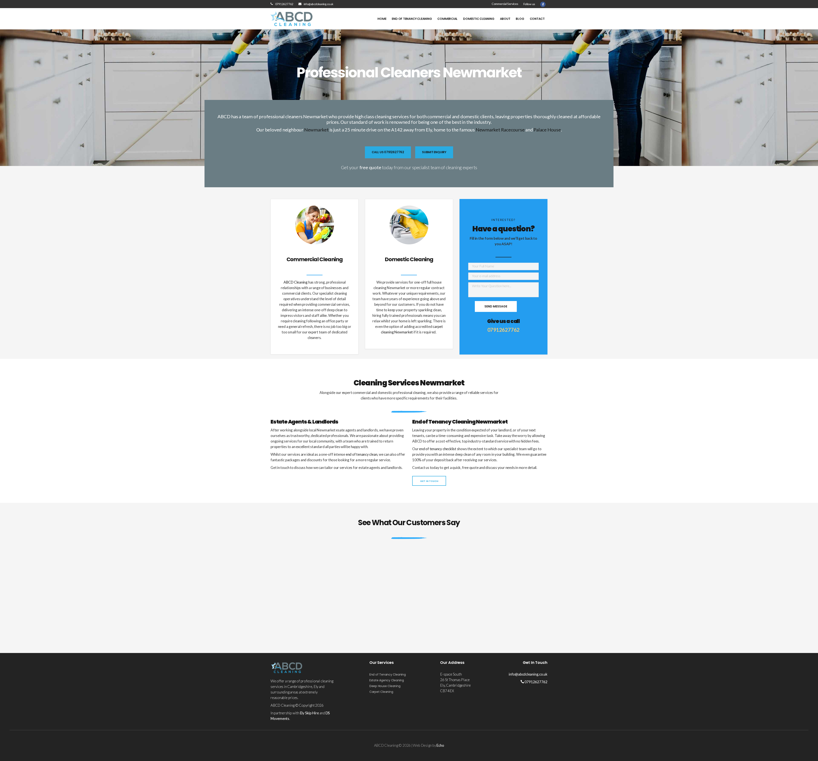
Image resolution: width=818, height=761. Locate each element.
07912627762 (284, 4)
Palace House (547, 130)
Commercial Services (505, 4)
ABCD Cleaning (296, 282)
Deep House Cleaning (384, 686)
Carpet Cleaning (381, 692)
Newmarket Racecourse (500, 130)
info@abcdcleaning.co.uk (318, 4)
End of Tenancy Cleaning (387, 674)
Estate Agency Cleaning (386, 680)
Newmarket (316, 130)
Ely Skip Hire (309, 713)
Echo (440, 745)
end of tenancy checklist (437, 449)
